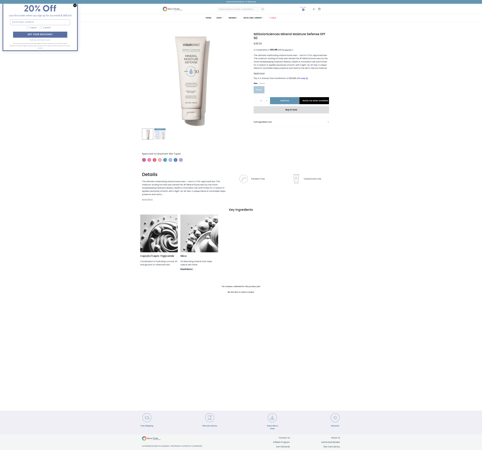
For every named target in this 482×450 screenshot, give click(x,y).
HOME (209, 18)
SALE (273, 18)
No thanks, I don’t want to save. (40, 40)
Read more (259, 73)
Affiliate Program (281, 442)
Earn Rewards (283, 446)
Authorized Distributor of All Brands (241, 2)
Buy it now (291, 109)
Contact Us (284, 437)
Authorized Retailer (330, 442)
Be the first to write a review (241, 292)
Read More (147, 199)
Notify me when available (315, 100)
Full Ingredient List (263, 122)
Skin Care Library (331, 446)
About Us (335, 437)
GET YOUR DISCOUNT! (40, 35)
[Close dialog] (75, 5)
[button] (291, 50)
